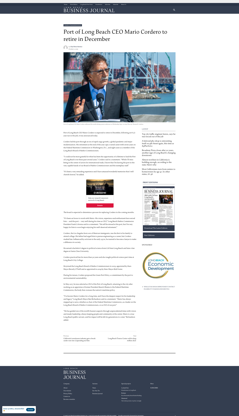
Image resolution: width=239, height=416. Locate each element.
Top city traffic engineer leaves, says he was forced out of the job (158, 135)
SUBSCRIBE (154, 388)
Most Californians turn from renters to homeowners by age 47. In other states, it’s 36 (158, 171)
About (65, 388)
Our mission (67, 391)
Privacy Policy (67, 394)
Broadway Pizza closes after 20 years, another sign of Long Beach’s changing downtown (159, 153)
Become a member (69, 399)
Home (65, 4)
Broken (131, 394)
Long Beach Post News (86, 4)
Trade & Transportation (72, 25)
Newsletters (98, 4)
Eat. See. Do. (96, 391)
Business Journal (97, 394)
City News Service (76, 47)
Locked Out (128, 389)
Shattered (131, 399)
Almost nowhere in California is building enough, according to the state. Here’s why (157, 162)
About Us (123, 4)
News (94, 388)
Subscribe (115, 4)
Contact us (66, 396)
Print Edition (73, 4)
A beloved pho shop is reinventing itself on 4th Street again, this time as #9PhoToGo (158, 143)
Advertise (107, 4)
